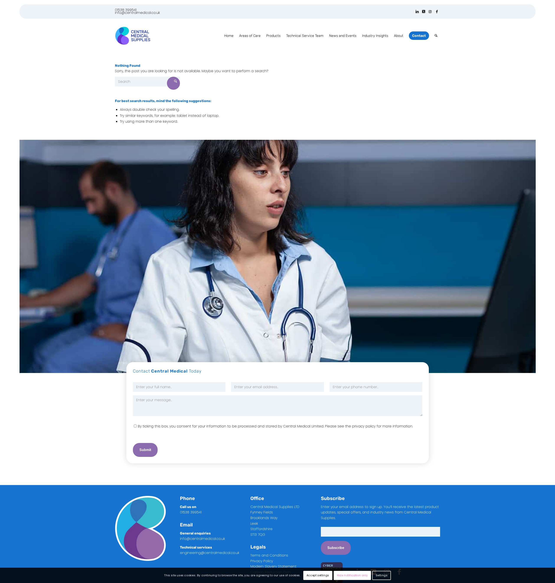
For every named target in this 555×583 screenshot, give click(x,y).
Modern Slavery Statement (273, 566)
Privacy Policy (261, 561)
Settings (382, 575)
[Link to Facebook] (437, 11)
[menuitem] (228, 35)
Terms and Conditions (269, 555)
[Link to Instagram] (430, 11)
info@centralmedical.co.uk (137, 12)
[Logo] (132, 35)
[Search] (436, 35)
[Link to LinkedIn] (417, 11)
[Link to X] (424, 11)
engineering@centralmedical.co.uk (209, 552)
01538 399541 (126, 9)
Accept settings (318, 575)
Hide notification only (352, 575)
